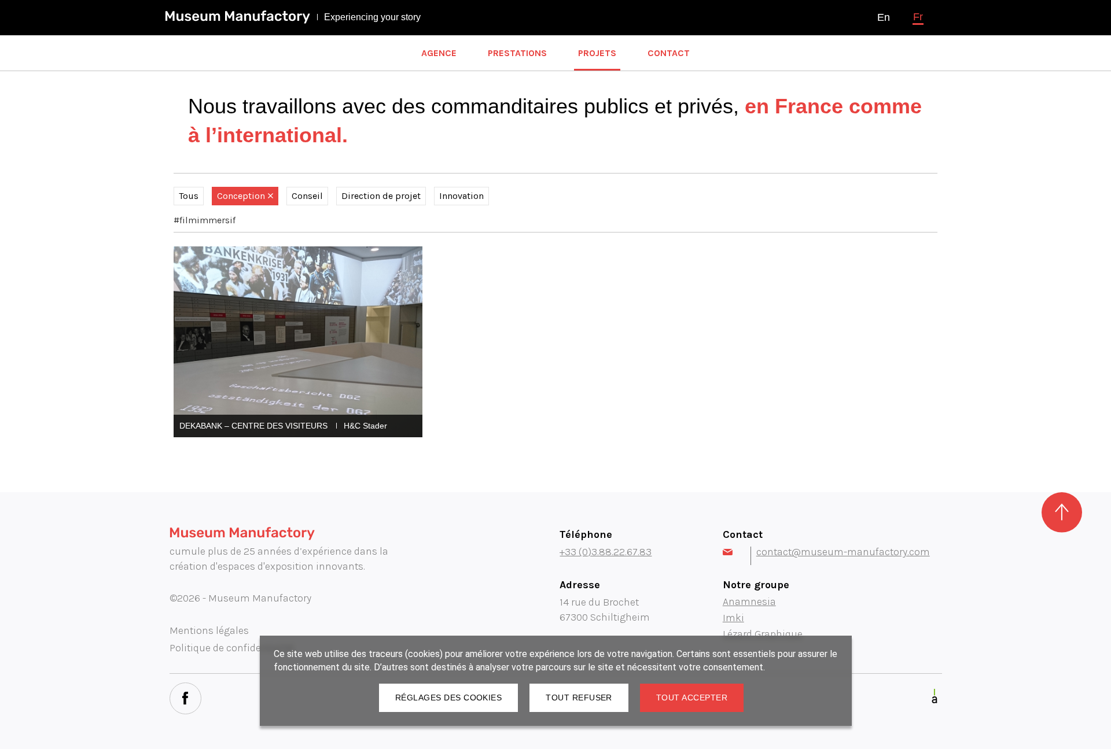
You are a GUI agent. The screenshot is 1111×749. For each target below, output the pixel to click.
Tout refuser (579, 697)
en (883, 17)
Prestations (517, 52)
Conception (241, 195)
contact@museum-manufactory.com (843, 551)
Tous (188, 195)
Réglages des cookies (448, 697)
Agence (439, 52)
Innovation (461, 195)
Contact (669, 52)
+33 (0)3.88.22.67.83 (606, 551)
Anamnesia (749, 601)
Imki (733, 617)
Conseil (307, 195)
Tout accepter (691, 697)
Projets (597, 52)
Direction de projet (381, 195)
